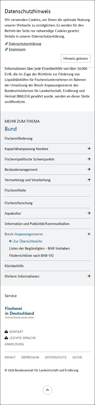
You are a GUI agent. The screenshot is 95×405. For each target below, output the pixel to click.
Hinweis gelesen (75, 58)
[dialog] (47, 202)
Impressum (17, 49)
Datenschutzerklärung (25, 43)
